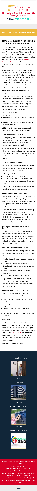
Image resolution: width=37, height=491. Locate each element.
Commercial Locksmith (18, 382)
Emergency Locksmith (18, 430)
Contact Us (26, 475)
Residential (11, 473)
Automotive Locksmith (18, 406)
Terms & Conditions (8, 478)
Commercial (21, 473)
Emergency (10, 475)
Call (19, 488)
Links (33, 478)
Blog (10, 32)
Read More (19, 378)
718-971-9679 (23, 19)
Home (4, 32)
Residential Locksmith (18, 358)
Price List (20, 478)
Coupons (18, 475)
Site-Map (27, 478)
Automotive (30, 473)
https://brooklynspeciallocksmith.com (18, 468)
